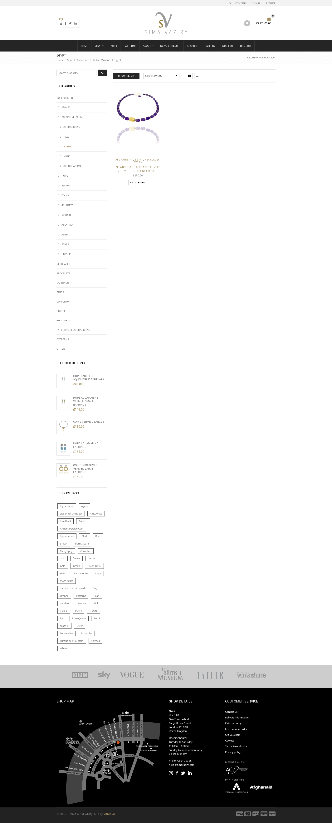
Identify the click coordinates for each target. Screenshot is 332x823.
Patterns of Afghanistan (73, 330)
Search (102, 73)
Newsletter (240, 3)
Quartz (93, 611)
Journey (67, 205)
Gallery (210, 45)
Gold (62, 566)
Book (113, 45)
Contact (245, 45)
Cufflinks (63, 301)
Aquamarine (67, 536)
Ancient (83, 521)
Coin (62, 558)
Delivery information (237, 717)
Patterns (130, 45)
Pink (96, 603)
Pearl (96, 596)
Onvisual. (110, 814)
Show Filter (126, 75)
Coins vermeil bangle (88, 421)
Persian (81, 603)
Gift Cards (63, 320)
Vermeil (95, 641)
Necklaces (152, 159)
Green (76, 566)
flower (76, 558)
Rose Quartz (79, 618)
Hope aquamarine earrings (85, 445)
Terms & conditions (236, 746)
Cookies (229, 740)
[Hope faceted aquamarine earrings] (63, 381)
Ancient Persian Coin (71, 528)
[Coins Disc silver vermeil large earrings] (63, 470)
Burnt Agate (82, 543)
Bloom (65, 185)
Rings (60, 292)
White (63, 648)
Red (62, 618)
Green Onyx (94, 566)
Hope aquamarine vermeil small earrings (85, 401)
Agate (84, 506)
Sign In (256, 3)
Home (84, 45)
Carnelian (85, 551)
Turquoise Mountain (71, 641)
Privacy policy (233, 752)
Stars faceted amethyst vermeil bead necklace (138, 169)
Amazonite (96, 513)
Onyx (95, 588)
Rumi (97, 618)
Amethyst (65, 521)
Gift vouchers (232, 735)
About (147, 45)
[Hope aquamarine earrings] (63, 449)
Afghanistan (124, 159)
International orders (236, 729)
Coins (65, 195)
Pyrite (78, 611)
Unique (66, 254)
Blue (97, 536)
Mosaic (66, 215)
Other (60, 348)
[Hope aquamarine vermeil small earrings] (63, 403)
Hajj (66, 136)
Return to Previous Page (261, 57)
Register (271, 3)
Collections (83, 60)
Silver (80, 626)
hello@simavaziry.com (181, 764)
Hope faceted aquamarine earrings (88, 377)
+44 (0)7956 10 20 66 (180, 760)
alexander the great (71, 513)
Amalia (65, 107)
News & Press (169, 45)
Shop (98, 45)
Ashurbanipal (72, 166)
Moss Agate (66, 581)
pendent (65, 603)
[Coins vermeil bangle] (63, 427)
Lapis (98, 573)
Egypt (139, 159)
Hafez (63, 573)
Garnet (92, 558)
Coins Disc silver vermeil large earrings (85, 468)
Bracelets (63, 273)
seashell (64, 626)
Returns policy (233, 723)
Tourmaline (66, 633)
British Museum (102, 60)
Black (85, 536)
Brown (63, 543)
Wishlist (227, 45)
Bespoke (192, 45)
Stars (138, 162)
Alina (66, 156)
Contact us (231, 711)
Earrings (62, 282)
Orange (64, 596)
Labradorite (81, 573)
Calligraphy (66, 551)
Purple (63, 611)
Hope (64, 175)
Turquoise (86, 633)
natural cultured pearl (72, 588)
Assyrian (67, 224)
